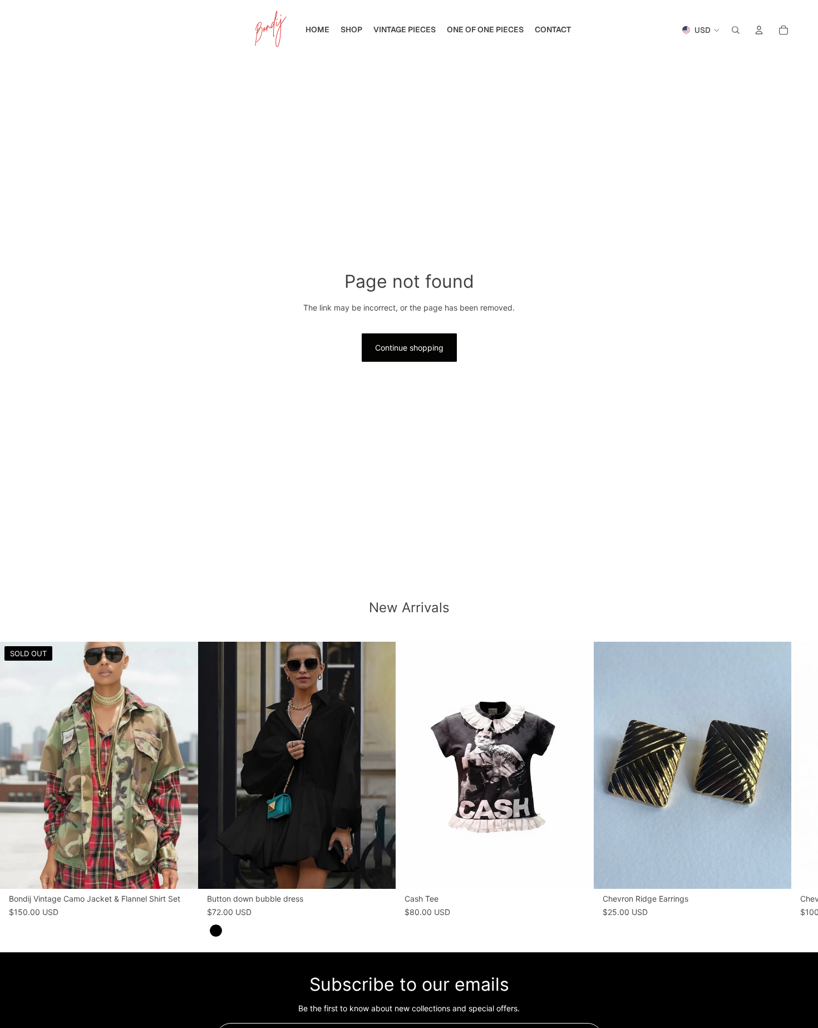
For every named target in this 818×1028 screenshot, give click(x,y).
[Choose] (378, 872)
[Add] (576, 872)
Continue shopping (409, 347)
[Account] (759, 30)
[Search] (735, 30)
